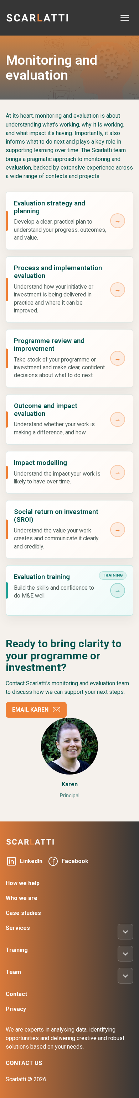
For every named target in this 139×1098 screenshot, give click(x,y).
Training (17, 950)
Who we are (21, 898)
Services (18, 928)
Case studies (23, 913)
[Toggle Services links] (125, 931)
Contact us (24, 1063)
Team (13, 972)
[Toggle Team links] (125, 976)
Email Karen (30, 709)
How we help (23, 883)
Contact (16, 994)
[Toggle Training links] (125, 954)
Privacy (16, 1009)
